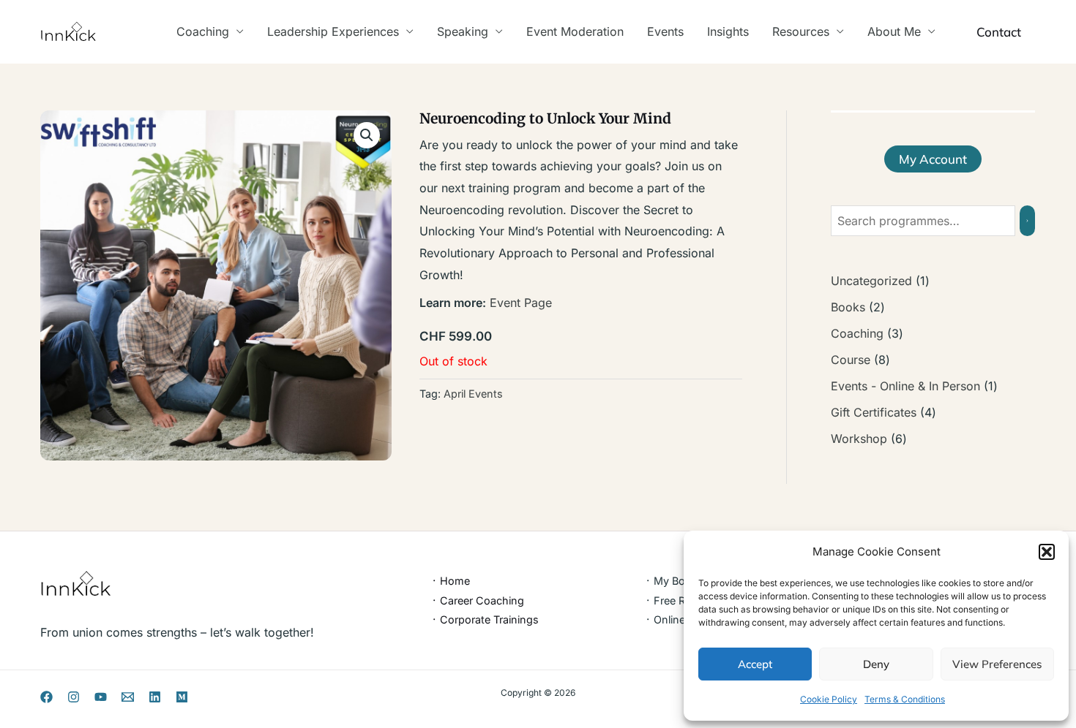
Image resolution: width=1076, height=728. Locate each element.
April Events (473, 393)
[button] (1046, 552)
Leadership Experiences (333, 31)
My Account (933, 159)
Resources (800, 31)
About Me (894, 31)
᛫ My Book (671, 581)
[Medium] (182, 697)
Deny (876, 664)
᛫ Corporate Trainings (485, 619)
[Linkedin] (155, 697)
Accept (755, 664)
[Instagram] (73, 697)
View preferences (997, 664)
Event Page (521, 302)
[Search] (1027, 221)
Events (665, 31)
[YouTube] (100, 697)
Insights (728, 31)
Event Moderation (575, 31)
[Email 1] (128, 697)
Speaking (462, 31)
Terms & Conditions (904, 699)
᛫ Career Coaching (477, 600)
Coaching (202, 31)
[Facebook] (46, 697)
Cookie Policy (828, 699)
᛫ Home (450, 581)
